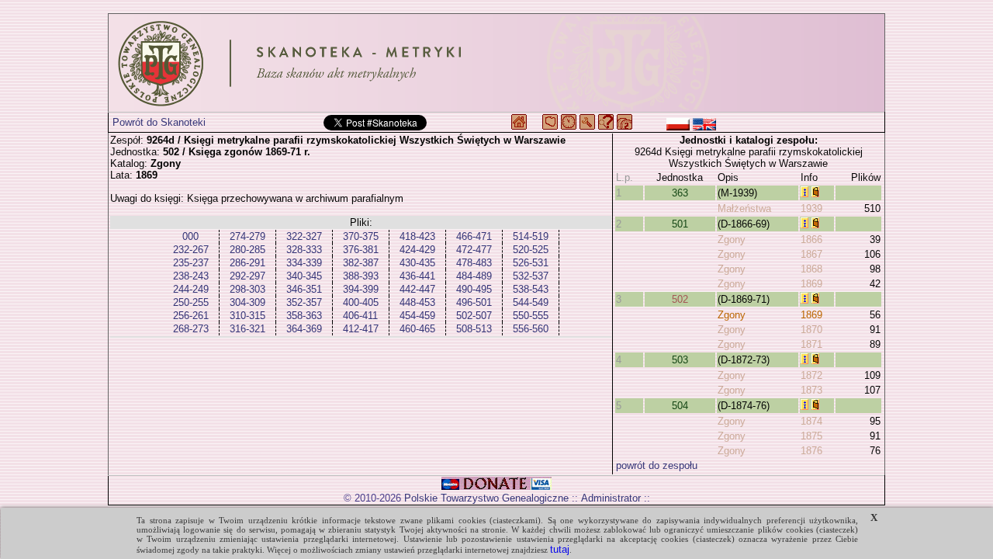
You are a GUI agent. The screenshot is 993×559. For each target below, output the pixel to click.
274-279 (247, 236)
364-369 (304, 329)
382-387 (361, 263)
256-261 (191, 315)
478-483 (474, 263)
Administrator (611, 498)
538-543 (530, 289)
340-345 (304, 276)
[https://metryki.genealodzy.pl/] (496, 63)
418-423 (417, 236)
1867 (811, 254)
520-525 (530, 249)
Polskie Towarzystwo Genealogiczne (486, 498)
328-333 (304, 249)
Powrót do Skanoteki (159, 122)
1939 (811, 208)
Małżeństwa (744, 208)
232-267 (191, 249)
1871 (811, 344)
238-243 (191, 276)
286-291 (247, 263)
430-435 (417, 263)
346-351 (304, 289)
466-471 (474, 236)
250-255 (191, 302)
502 (680, 299)
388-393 (361, 276)
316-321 (247, 329)
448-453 (417, 302)
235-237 (191, 263)
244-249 (191, 289)
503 (680, 360)
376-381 (361, 249)
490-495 (474, 289)
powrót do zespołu (656, 465)
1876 (811, 451)
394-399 (361, 289)
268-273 (191, 329)
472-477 (474, 249)
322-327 (304, 236)
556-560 (530, 329)
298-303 (247, 289)
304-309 (247, 302)
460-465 (417, 329)
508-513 (474, 329)
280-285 (247, 249)
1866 (811, 239)
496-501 (474, 302)
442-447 (417, 289)
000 (190, 236)
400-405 (361, 302)
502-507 (474, 315)
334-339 (304, 263)
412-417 (361, 329)
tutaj (559, 549)
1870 (811, 329)
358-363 (304, 315)
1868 (811, 269)
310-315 (247, 315)
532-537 (530, 276)
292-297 (247, 276)
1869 (811, 284)
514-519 (530, 236)
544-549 (530, 302)
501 (680, 224)
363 (680, 193)
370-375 (361, 236)
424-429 (417, 249)
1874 (811, 421)
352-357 (304, 302)
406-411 (360, 315)
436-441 (417, 276)
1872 (811, 375)
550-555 (530, 315)
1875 (811, 436)
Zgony (732, 239)
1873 (811, 390)
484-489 (474, 276)
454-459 (417, 315)
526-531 (530, 263)
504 (680, 405)
